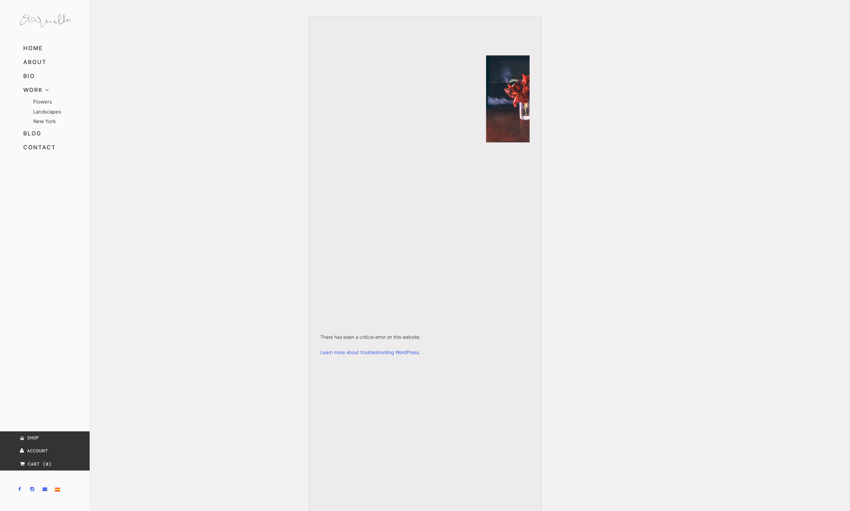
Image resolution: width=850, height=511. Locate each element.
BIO (29, 76)
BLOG (32, 133)
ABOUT (34, 62)
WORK (34, 90)
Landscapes (47, 112)
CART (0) (38, 464)
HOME (33, 48)
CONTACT (39, 147)
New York (44, 121)
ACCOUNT (36, 450)
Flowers (42, 102)
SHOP (31, 437)
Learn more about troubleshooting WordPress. (370, 352)
